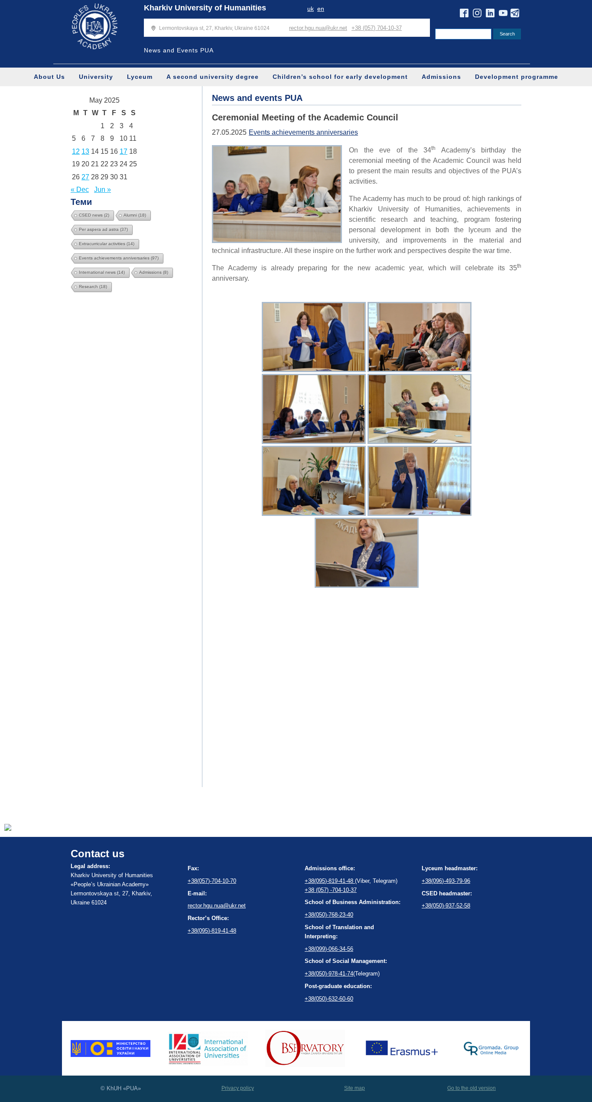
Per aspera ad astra (103, 229)
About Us (49, 76)
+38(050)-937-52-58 (446, 905)
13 (85, 151)
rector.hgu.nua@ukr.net (318, 28)
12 (76, 151)
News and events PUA (257, 98)
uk (310, 8)
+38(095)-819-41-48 (212, 930)
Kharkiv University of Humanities (205, 7)
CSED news (94, 215)
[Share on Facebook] (7, 828)
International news (102, 272)
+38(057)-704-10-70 (212, 881)
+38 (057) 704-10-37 (376, 28)
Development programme (516, 76)
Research (93, 286)
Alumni (135, 215)
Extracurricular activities (106, 243)
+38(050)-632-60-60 (329, 998)
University (96, 76)
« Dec (80, 189)
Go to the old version (471, 1088)
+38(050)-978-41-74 (329, 973)
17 (123, 151)
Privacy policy (237, 1088)
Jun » (102, 189)
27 (85, 177)
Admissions (441, 76)
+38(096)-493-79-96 (446, 881)
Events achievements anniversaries (119, 258)
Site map (354, 1088)
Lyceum (140, 76)
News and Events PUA (179, 50)
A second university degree (212, 76)
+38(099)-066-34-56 (329, 949)
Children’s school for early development (340, 76)
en (320, 8)
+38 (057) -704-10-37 (331, 890)
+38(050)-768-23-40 (329, 914)
